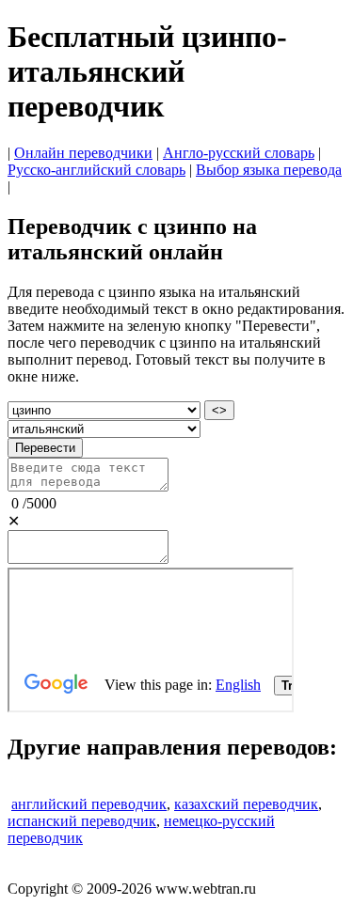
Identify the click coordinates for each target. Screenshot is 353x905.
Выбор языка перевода (269, 170)
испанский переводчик (82, 821)
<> (219, 410)
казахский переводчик (246, 804)
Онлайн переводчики (83, 153)
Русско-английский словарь (96, 170)
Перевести (45, 448)
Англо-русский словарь (238, 153)
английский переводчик (89, 804)
